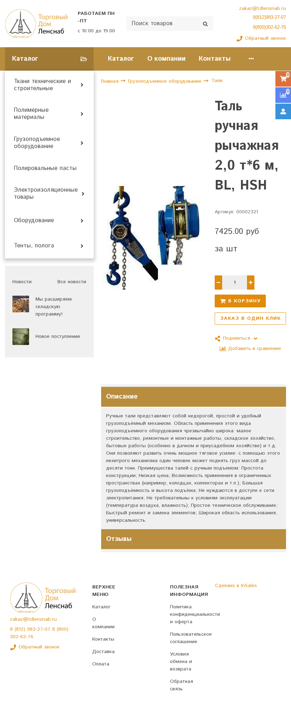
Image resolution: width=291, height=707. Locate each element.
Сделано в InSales (236, 585)
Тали (217, 80)
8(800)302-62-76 (269, 27)
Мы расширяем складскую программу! (53, 307)
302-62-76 (21, 636)
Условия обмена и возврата (181, 662)
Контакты (215, 59)
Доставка (103, 651)
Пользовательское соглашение (191, 638)
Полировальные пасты (45, 168)
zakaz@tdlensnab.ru (262, 8)
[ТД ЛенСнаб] (36, 24)
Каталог (121, 59)
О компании (166, 59)
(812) (21, 629)
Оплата (100, 664)
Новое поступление (57, 336)
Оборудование (34, 220)
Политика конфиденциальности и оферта (195, 614)
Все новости (71, 281)
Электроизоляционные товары (46, 194)
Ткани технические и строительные (42, 85)
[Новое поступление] (20, 336)
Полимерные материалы (31, 114)
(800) (62, 629)
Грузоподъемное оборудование (37, 143)
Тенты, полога (34, 246)
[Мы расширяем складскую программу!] (20, 304)
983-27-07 (39, 629)
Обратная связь (181, 685)
